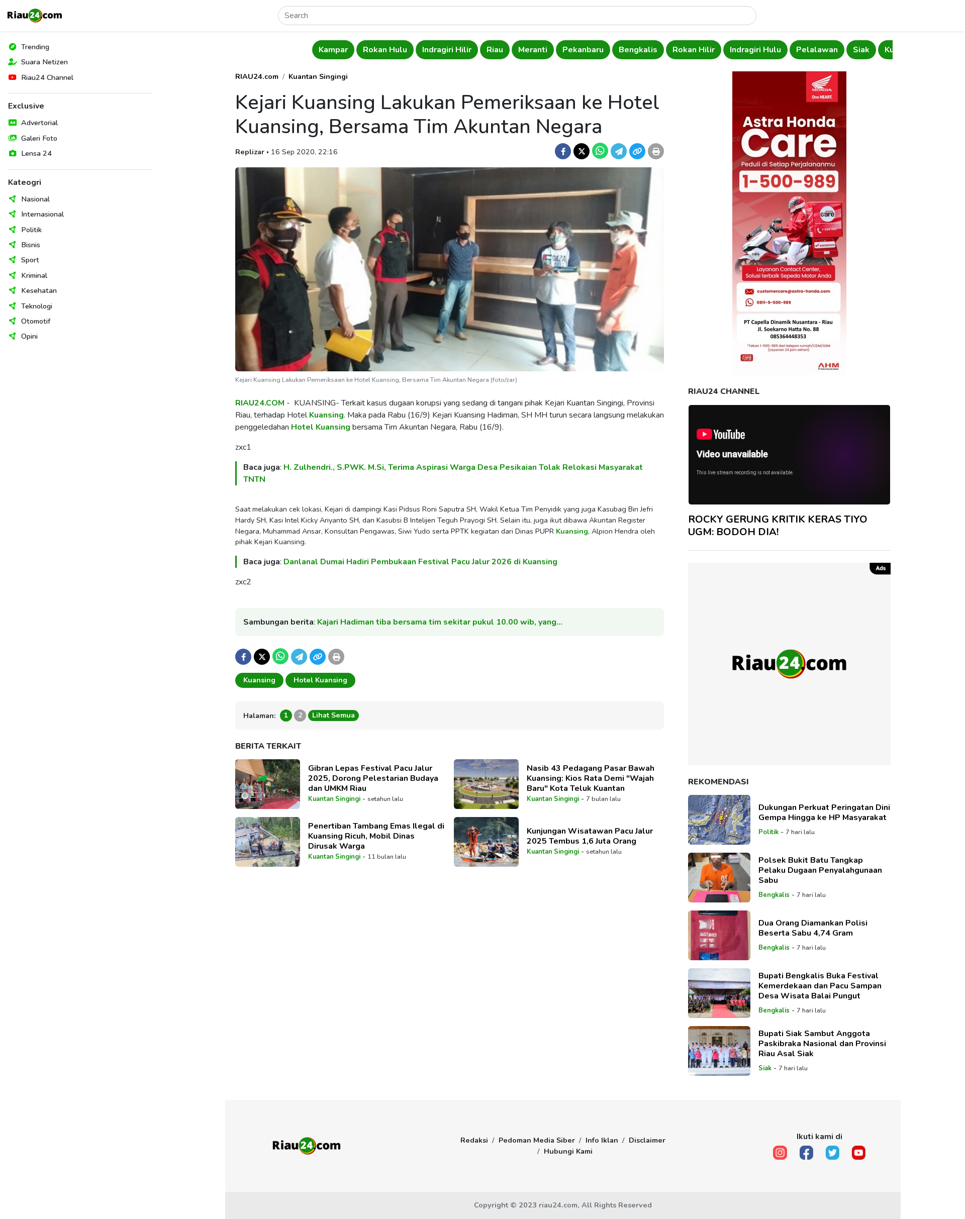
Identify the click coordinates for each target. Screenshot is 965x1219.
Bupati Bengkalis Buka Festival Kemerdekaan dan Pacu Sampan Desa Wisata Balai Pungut (820, 986)
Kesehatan (39, 290)
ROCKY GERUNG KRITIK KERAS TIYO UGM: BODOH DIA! (777, 525)
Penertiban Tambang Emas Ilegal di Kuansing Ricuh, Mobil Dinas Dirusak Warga (376, 836)
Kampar (254, 49)
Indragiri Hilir (368, 49)
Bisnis (30, 245)
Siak (782, 49)
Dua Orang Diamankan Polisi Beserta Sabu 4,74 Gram (812, 928)
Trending (35, 47)
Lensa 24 (36, 153)
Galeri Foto (39, 138)
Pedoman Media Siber (537, 1140)
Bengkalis (559, 49)
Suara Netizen (44, 62)
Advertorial (39, 123)
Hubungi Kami (568, 1151)
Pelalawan (738, 49)
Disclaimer (647, 1140)
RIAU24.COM (259, 403)
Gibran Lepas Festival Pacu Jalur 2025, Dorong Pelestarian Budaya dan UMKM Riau (373, 778)
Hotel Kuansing (320, 427)
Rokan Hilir (615, 49)
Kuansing (326, 415)
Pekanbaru (504, 49)
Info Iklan (602, 1140)
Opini (29, 336)
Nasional (35, 199)
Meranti (453, 49)
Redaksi (474, 1140)
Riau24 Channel (47, 77)
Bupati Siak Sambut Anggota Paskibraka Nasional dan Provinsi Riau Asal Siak (822, 1044)
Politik (31, 230)
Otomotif (35, 321)
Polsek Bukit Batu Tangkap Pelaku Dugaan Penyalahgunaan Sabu (820, 870)
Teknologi (36, 306)
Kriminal (34, 275)
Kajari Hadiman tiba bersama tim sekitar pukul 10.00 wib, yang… (439, 622)
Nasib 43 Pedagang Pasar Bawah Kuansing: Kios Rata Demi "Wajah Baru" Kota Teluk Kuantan (590, 778)
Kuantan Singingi (838, 49)
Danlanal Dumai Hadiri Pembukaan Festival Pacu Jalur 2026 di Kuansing (420, 561)
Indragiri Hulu (676, 49)
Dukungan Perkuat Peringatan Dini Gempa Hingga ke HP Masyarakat (824, 812)
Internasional (42, 214)
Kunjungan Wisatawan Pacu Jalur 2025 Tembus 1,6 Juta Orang (590, 836)
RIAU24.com (256, 76)
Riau (416, 49)
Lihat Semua (333, 715)
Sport (30, 260)
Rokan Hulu (306, 49)
